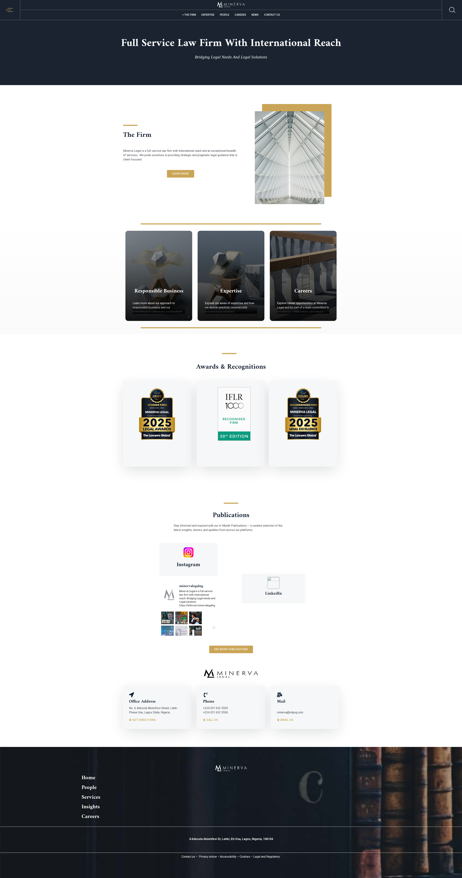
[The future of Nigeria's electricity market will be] (167, 632)
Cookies (245, 856)
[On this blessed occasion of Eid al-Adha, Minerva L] (181, 632)
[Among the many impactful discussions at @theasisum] (181, 618)
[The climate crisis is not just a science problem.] (209, 618)
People (224, 14)
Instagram (188, 565)
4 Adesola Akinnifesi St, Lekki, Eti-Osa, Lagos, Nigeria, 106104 (231, 839)
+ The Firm (189, 14)
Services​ (91, 797)
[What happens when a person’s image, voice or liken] (167, 618)
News (255, 14)
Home (88, 778)
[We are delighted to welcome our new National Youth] (195, 618)
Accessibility (228, 856)
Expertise (207, 14)
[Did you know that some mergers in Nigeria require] (209, 632)
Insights (91, 807)
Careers (240, 14)
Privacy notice (208, 856)
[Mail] (279, 694)
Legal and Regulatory (266, 856)
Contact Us (272, 14)
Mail (281, 701)
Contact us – (189, 856)
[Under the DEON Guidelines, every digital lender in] (195, 632)
